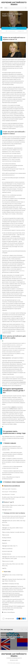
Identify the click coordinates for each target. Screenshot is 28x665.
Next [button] (26, 629)
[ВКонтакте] (17, 618)
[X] (19, 618)
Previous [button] (22, 629)
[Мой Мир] (23, 618)
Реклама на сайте (14, 660)
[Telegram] (25, 618)
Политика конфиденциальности (14, 658)
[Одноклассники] (21, 618)
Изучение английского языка (14, 3)
